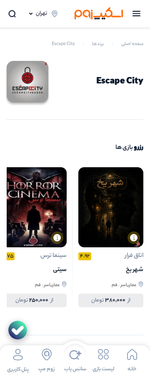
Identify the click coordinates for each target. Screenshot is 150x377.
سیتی (60, 270)
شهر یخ (134, 270)
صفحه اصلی (132, 44)
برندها (98, 44)
